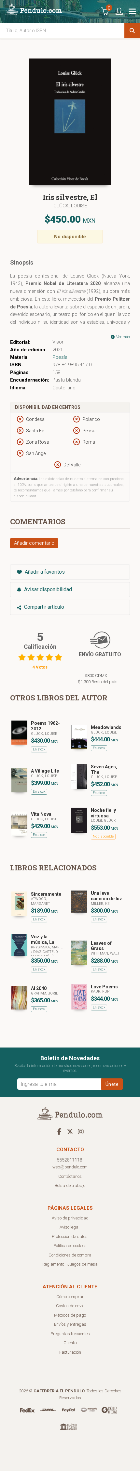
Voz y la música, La (42, 939)
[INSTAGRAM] (81, 1131)
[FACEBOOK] (59, 1131)
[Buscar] (132, 30)
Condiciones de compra (70, 1255)
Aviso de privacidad (70, 1218)
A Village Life (45, 771)
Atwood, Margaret (40, 901)
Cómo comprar (70, 1296)
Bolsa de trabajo (70, 1185)
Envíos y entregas (70, 1324)
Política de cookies (70, 1245)
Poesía (59, 357)
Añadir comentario (34, 543)
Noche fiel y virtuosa (103, 813)
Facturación (70, 1352)
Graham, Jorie (44, 993)
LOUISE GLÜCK (103, 820)
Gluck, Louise (44, 819)
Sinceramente (46, 894)
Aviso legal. (70, 1227)
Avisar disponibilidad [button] (47, 589)
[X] (70, 1131)
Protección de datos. (70, 1236)
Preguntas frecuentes (70, 1333)
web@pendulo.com (70, 1167)
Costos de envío (70, 1305)
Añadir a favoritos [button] (44, 572)
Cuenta (70, 1342)
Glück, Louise (70, 206)
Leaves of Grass (101, 946)
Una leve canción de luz (106, 896)
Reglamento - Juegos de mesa (70, 1264)
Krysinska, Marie (47, 947)
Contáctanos (70, 1176)
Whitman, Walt (105, 953)
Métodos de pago (70, 1315)
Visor (57, 342)
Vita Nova (41, 814)
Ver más (122, 337)
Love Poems (104, 986)
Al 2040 (39, 988)
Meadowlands (106, 727)
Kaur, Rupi (100, 991)
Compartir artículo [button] (43, 607)
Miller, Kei (100, 904)
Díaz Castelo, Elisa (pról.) (45, 954)
